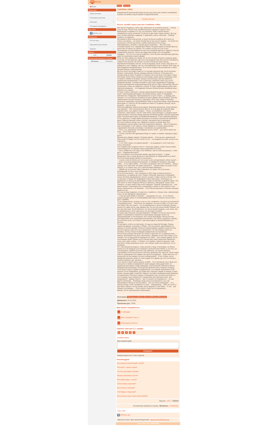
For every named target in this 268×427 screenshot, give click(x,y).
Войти (94, 6)
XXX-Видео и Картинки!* (126, 392)
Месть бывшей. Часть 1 (130, 317)
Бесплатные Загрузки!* (126, 388)
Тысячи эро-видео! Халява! (128, 371)
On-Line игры (94, 40)
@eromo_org (125, 415)
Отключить (174, 406)
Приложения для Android (98, 44)
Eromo (119, 6)
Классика (127, 6)
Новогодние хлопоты (129, 323)
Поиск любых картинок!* (126, 384)
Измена (155, 297)
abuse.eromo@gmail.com (159, 420)
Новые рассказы (95, 13)
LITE (168, 401)
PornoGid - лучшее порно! (127, 367)
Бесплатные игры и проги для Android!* (132, 396)
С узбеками (125, 312)
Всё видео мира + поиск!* (127, 380)
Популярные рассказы (97, 18)
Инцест (141, 297)
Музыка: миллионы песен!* (127, 375)
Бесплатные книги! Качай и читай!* (130, 363)
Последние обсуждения (98, 26)
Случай (148, 297)
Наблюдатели (132, 297)
